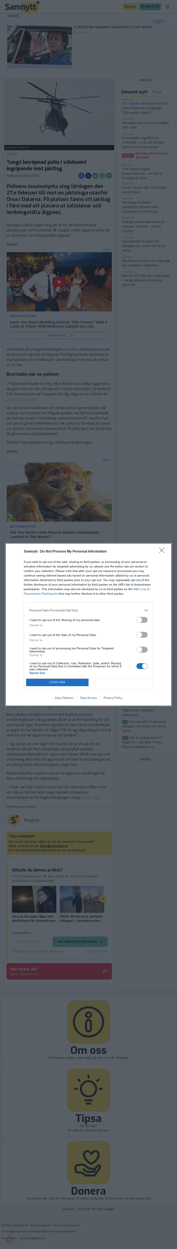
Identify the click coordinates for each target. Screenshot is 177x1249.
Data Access (88, 697)
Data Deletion (64, 697)
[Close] (163, 552)
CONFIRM (57, 682)
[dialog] (88, 624)
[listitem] (88, 610)
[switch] (142, 620)
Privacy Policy (113, 697)
